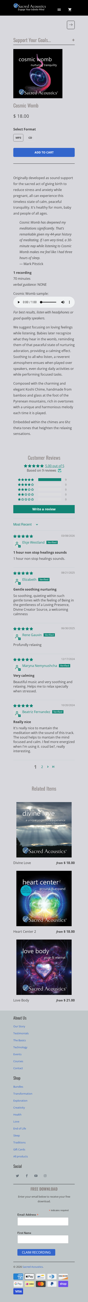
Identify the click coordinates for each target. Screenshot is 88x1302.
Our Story (19, 1026)
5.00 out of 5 (54, 466)
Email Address (27, 1215)
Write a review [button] (44, 509)
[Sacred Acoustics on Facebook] (27, 1175)
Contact (18, 1068)
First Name (24, 1233)
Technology (20, 1047)
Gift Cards (19, 1149)
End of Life (19, 1128)
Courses (18, 1061)
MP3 (18, 137)
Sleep (16, 1135)
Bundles (18, 1086)
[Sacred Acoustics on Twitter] (17, 1175)
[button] (26, 479)
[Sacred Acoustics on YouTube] (36, 1175)
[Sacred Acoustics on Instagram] (45, 1175)
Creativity (19, 1107)
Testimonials (21, 1033)
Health (17, 1114)
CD (30, 137)
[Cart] (70, 9)
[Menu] (59, 9)
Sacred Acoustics (33, 1267)
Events (17, 1054)
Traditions (19, 1142)
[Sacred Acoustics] (29, 9)
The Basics (19, 1040)
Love (16, 1121)
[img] (23, 536)
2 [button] (42, 767)
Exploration (20, 1100)
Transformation (22, 1093)
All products (20, 1156)
